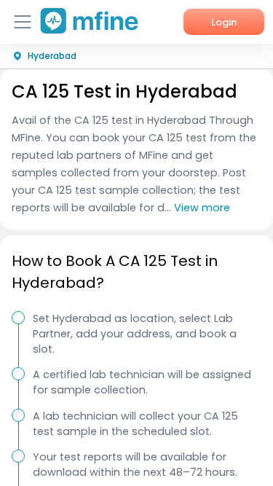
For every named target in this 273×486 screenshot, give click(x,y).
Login (224, 22)
